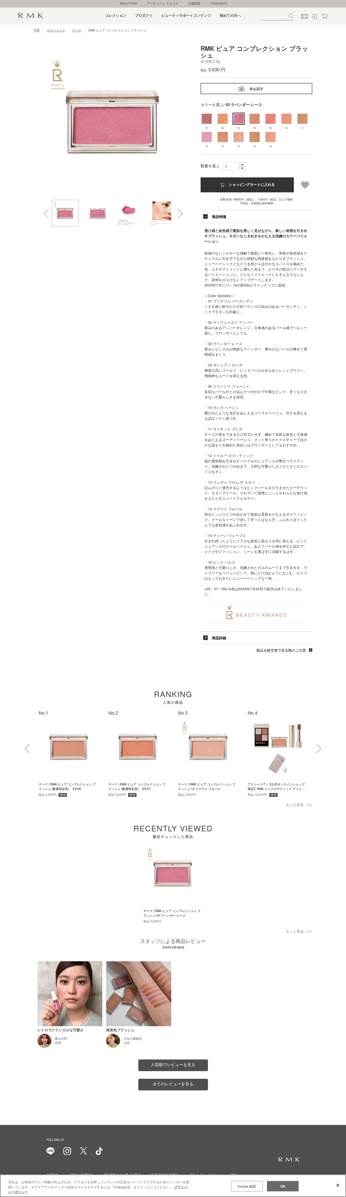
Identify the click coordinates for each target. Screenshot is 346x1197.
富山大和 (61, 1038)
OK (282, 1186)
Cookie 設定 (246, 1186)
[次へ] (313, 745)
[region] (173, 1185)
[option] (113, 122)
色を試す (256, 88)
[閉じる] (337, 1185)
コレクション (115, 15)
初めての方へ (230, 15)
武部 (58, 1043)
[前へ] (26, 745)
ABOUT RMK (128, 3)
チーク (76, 30)
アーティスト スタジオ (162, 3)
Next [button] (175, 210)
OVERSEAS (218, 3)
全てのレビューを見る (173, 1084)
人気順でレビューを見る (173, 1065)
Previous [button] (45, 210)
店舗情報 (194, 3)
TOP (37, 30)
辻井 (127, 1043)
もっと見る (295, 804)
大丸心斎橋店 (133, 1038)
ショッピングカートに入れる (252, 184)
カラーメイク (56, 30)
